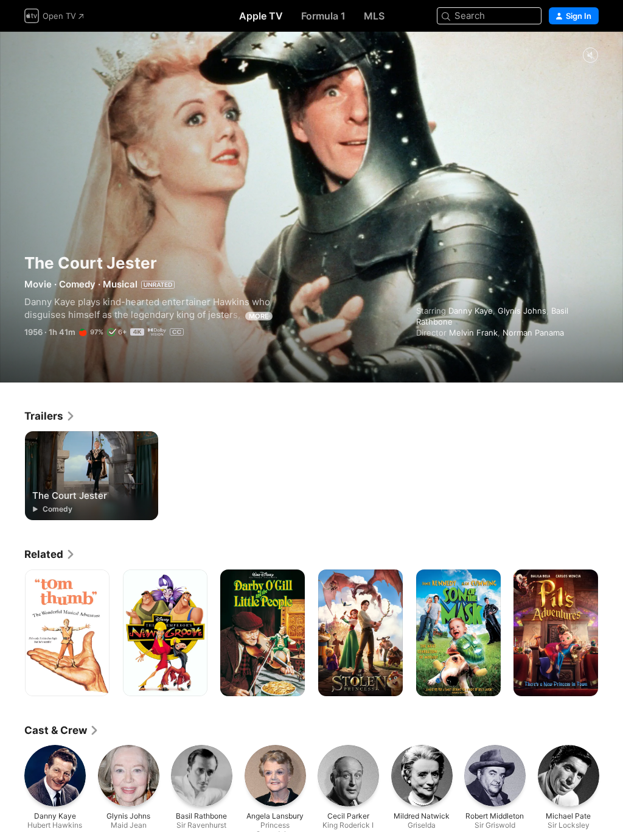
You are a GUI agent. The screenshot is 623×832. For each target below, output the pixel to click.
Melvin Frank (473, 332)
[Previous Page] (12, 632)
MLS (374, 16)
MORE (259, 316)
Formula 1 (323, 16)
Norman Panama (533, 332)
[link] (49, 416)
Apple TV (261, 16)
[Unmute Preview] (590, 55)
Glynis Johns (522, 311)
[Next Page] (610, 632)
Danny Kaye (470, 311)
